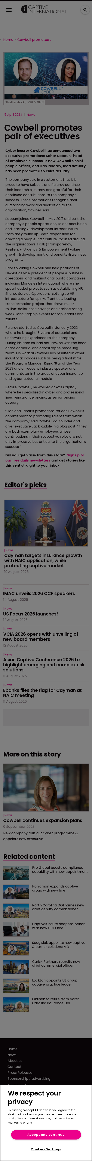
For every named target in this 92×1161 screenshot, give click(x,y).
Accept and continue (46, 1135)
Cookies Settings (46, 1149)
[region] (46, 1123)
